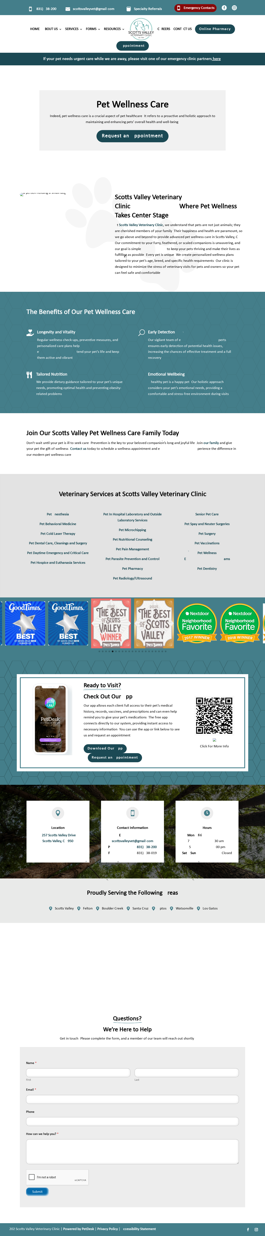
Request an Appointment (132, 136)
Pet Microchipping (132, 530)
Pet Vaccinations (207, 543)
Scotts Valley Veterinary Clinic (141, 225)
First (28, 1080)
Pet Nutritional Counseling (132, 540)
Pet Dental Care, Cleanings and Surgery (58, 543)
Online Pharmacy (215, 29)
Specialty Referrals (148, 9)
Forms (91, 29)
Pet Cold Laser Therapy (58, 534)
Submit (37, 1192)
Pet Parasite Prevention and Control (132, 559)
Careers (164, 29)
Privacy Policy (107, 1229)
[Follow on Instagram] (256, 1229)
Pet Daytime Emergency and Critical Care (58, 553)
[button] (99, 651)
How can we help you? (42, 1134)
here (217, 59)
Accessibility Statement (138, 1229)
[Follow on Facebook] (248, 1229)
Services (71, 29)
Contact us (78, 449)
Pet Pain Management (132, 549)
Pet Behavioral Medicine (58, 524)
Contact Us (182, 29)
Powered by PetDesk (78, 1229)
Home (35, 29)
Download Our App (105, 748)
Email (31, 1089)
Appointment (132, 46)
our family (211, 443)
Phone (30, 1112)
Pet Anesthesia (58, 514)
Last (137, 1080)
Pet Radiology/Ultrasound (132, 578)
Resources (112, 29)
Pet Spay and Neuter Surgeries (207, 524)
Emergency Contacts (199, 8)
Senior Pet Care (207, 514)
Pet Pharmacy (132, 569)
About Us (50, 29)
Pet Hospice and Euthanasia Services (58, 563)
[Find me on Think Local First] (214, 741)
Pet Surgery (207, 534)
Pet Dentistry (207, 569)
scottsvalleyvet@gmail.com (93, 9)
